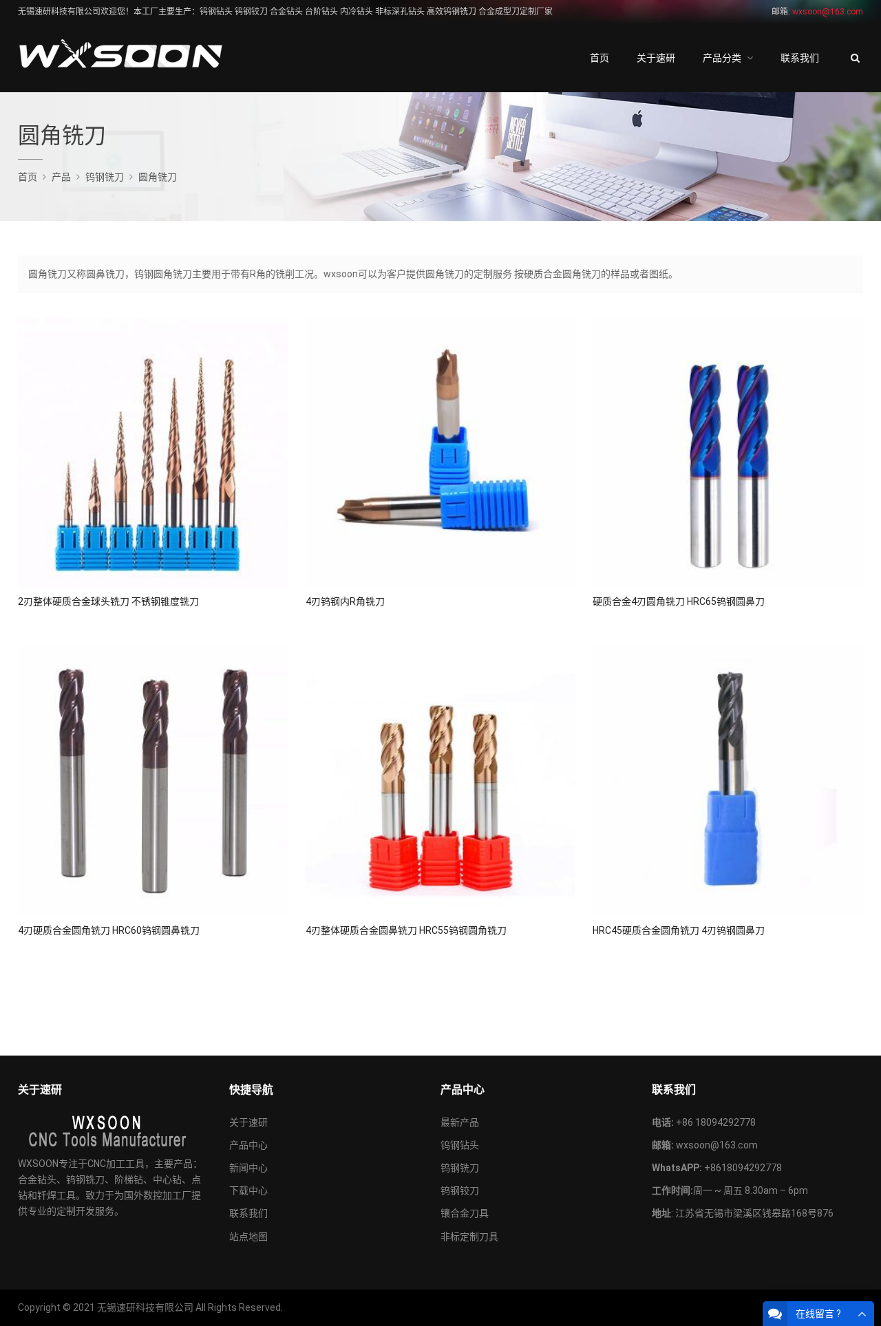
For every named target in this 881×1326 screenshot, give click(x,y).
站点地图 (248, 1236)
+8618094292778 (743, 1167)
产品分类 (722, 57)
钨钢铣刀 (459, 1167)
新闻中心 (248, 1167)
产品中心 (248, 1145)
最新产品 (459, 1122)
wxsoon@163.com (717, 1145)
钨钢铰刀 (459, 1190)
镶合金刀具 (464, 1213)
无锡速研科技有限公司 (145, 1307)
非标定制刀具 (469, 1236)
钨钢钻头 (459, 1145)
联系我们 (800, 57)
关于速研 (656, 57)
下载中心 (248, 1190)
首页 (599, 57)
